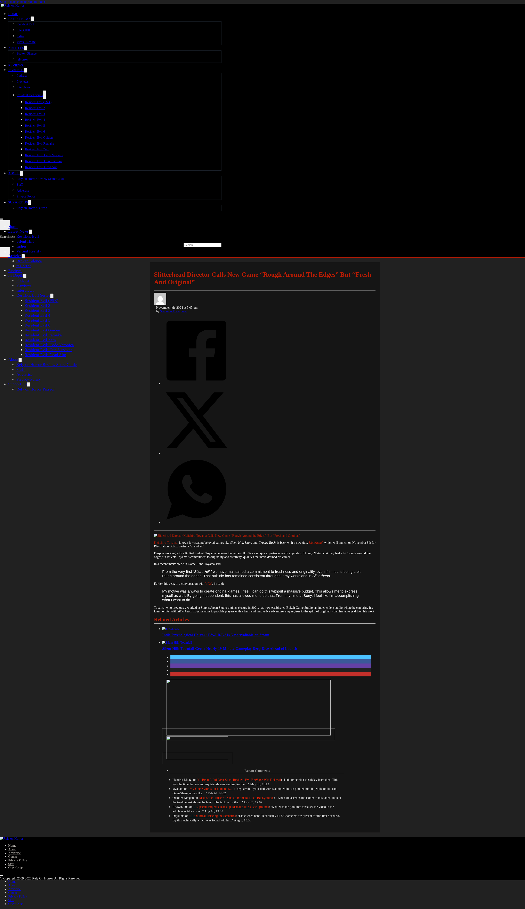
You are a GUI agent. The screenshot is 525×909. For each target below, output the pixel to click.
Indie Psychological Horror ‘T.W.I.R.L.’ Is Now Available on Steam (215, 635)
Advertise (23, 190)
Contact (13, 856)
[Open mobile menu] (1, 219)
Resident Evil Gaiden (39, 137)
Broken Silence (27, 53)
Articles (16, 48)
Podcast (22, 75)
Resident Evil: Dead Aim (41, 167)
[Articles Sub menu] (25, 48)
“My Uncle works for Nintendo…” (211, 788)
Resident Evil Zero (37, 149)
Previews (23, 81)
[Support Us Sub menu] (29, 202)
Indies (20, 36)
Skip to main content (13, 1)
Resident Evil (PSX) (38, 102)
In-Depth (16, 70)
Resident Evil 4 (35, 119)
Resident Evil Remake (39, 143)
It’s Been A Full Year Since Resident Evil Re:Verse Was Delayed (239, 779)
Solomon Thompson (173, 311)
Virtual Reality (26, 42)
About (14, 173)
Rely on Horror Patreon (32, 208)
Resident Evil (25, 24)
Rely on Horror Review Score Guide (40, 178)
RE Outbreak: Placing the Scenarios (212, 816)
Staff (20, 184)
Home (13, 14)
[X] (196, 452)
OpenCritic (15, 867)
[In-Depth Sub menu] (25, 70)
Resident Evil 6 (35, 131)
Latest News (19, 19)
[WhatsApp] (196, 522)
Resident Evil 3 (35, 114)
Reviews (15, 65)
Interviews (23, 87)
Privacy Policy (26, 196)
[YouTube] (197, 758)
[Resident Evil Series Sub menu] (44, 94)
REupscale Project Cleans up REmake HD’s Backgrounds (236, 797)
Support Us (18, 202)
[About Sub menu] (21, 173)
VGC (208, 583)
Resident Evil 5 (35, 125)
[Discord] (248, 734)
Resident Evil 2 (35, 108)
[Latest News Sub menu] (32, 18)
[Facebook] (196, 383)
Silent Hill (23, 30)
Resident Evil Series (30, 95)
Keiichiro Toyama (165, 542)
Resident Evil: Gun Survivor (43, 161)
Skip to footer (36, 1)
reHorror (22, 59)
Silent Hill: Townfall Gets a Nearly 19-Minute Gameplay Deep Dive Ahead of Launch (229, 648)
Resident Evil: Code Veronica (44, 155)
